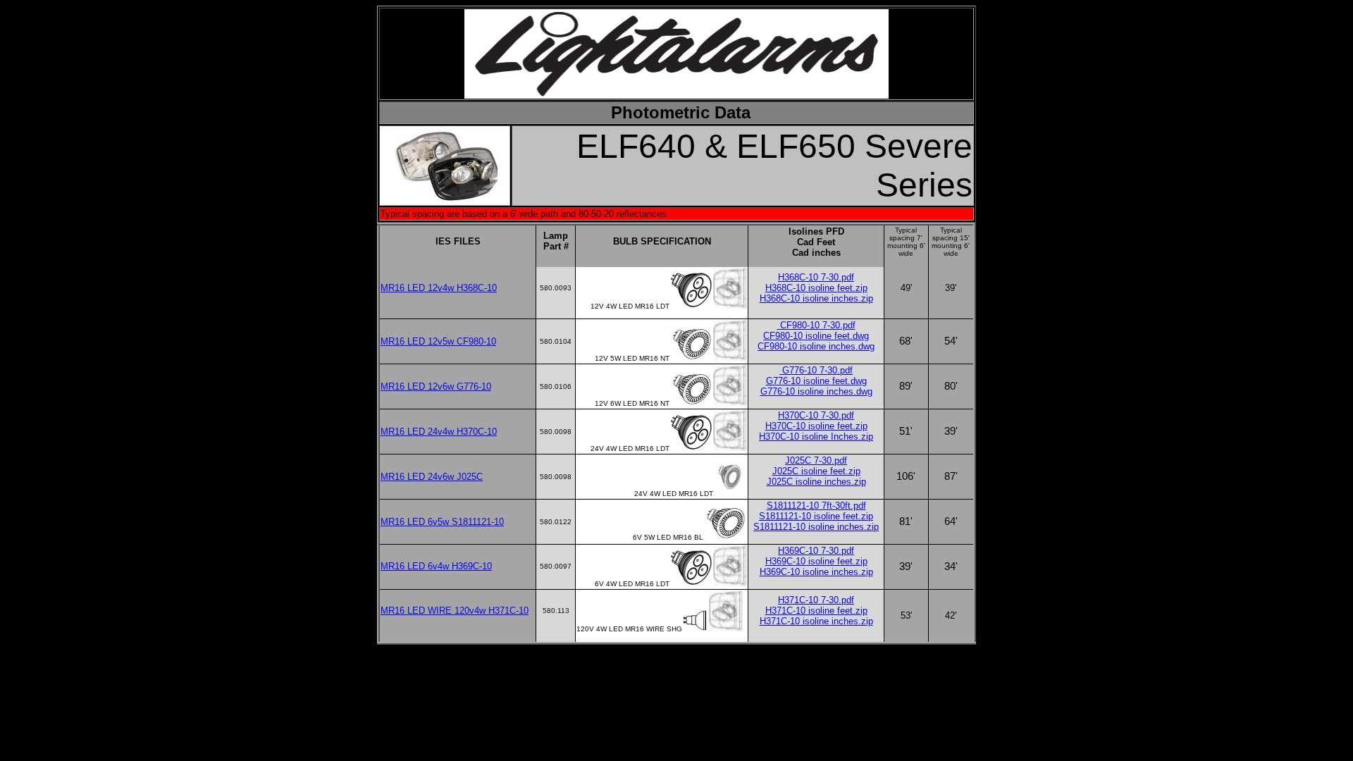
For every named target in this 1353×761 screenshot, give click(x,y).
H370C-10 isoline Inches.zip (816, 436)
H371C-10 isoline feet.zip (816, 610)
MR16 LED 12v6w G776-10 (436, 386)
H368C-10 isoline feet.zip (816, 288)
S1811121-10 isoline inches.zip (816, 526)
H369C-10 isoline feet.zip (816, 561)
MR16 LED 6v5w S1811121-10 (442, 521)
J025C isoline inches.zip (816, 481)
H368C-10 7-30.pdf (816, 277)
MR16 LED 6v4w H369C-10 (436, 566)
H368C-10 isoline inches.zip (816, 298)
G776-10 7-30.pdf (816, 370)
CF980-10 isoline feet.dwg (816, 335)
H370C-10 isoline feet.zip (816, 426)
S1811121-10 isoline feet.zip (816, 516)
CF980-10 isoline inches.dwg (816, 346)
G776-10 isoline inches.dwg (816, 391)
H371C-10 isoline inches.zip (816, 621)
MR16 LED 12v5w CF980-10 (438, 341)
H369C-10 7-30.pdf (816, 550)
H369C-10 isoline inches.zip (816, 572)
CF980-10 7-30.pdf (816, 325)
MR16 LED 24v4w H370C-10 (439, 431)
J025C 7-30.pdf (816, 460)
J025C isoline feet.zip (816, 471)
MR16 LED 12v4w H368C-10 (439, 288)
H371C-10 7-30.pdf (816, 600)
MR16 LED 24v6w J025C (432, 476)
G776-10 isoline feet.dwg (816, 381)
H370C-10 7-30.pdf (816, 415)
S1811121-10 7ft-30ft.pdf (816, 505)
